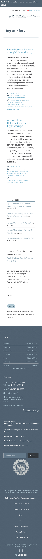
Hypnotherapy (20, 98)
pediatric (10, 182)
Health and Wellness (22, 171)
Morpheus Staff (16, 93)
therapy (22, 182)
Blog (12, 95)
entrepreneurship (13, 104)
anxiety (13, 100)
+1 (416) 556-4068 (18, 383)
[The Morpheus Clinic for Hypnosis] (24, 16)
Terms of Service (20, 537)
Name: (9, 287)
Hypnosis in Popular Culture (16, 173)
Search (33, 456)
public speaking (22, 107)
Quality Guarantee (20, 526)
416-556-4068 (34, 11)
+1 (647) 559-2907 (17, 389)
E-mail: (10, 295)
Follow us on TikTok (20, 504)
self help (16, 109)
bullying (19, 178)
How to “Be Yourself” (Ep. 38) (19, 223)
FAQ (20, 521)
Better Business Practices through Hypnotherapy (20, 51)
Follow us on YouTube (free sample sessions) (20, 498)
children (26, 178)
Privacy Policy (21, 532)
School (16, 182)
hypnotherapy (12, 107)
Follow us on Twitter (20, 509)
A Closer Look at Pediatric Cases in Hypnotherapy (16, 122)
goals (22, 104)
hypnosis (15, 180)
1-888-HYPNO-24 (17, 385)
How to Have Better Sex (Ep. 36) (20, 238)
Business (19, 100)
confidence (18, 102)
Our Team (20, 175)
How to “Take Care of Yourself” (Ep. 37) (18, 441)
